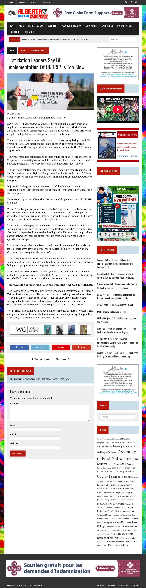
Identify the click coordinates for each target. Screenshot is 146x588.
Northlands (110, 526)
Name (13, 425)
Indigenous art (109, 492)
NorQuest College (112, 522)
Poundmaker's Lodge (119, 530)
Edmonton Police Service (125, 481)
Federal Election (111, 488)
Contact (46, 2)
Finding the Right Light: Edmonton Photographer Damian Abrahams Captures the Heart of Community (117, 342)
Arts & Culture (35, 25)
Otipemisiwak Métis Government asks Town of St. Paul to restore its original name (117, 286)
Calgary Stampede (104, 468)
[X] (126, 2)
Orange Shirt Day (105, 530)
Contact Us (29, 32)
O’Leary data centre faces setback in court (115, 305)
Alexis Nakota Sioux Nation (125, 442)
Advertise (35, 2)
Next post (61, 359)
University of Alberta (118, 545)
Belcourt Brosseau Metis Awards (119, 464)
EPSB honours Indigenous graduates (112, 311)
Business (52, 25)
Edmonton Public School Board (111, 485)
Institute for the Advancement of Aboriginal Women (116, 496)
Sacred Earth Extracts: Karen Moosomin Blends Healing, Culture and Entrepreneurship (117, 354)
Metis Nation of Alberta (110, 503)
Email (13, 434)
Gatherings (107, 25)
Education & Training (71, 25)
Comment (15, 403)
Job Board (15, 32)
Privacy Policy (124, 585)
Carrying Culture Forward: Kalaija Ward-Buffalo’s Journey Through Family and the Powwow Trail (115, 263)
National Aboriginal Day (115, 507)
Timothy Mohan (131, 530)
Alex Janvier (103, 446)
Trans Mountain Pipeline (107, 534)
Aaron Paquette (102, 439)
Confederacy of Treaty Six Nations (119, 471)
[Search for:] (118, 416)
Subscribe (23, 2)
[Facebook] (131, 2)
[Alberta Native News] (28, 13)
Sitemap (136, 585)
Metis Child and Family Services (122, 500)
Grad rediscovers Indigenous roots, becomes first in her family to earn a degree (116, 330)
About (11, 2)
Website (14, 443)
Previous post (42, 359)
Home (11, 25)
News (21, 25)
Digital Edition (124, 25)
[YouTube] (136, 2)
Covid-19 (105, 476)
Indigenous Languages (124, 492)
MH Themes (38, 585)
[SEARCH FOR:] (123, 39)
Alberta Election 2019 (116, 439)
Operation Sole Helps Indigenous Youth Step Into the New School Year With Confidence (116, 275)
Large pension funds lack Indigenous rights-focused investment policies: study (116, 296)
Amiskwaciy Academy (121, 446)
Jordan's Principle (103, 500)
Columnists (91, 25)
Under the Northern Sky (117, 541)
